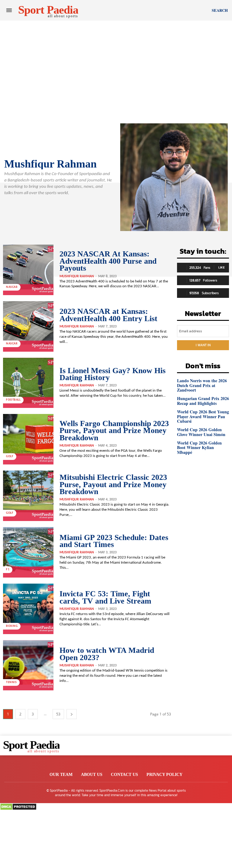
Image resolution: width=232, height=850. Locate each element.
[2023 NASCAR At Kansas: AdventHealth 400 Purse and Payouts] (28, 270)
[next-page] (71, 714)
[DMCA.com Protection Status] (18, 808)
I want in (203, 345)
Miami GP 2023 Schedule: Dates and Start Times (114, 541)
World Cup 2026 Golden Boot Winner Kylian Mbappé (199, 447)
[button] (220, 10)
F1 (7, 569)
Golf (9, 456)
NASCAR (12, 287)
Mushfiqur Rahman (77, 276)
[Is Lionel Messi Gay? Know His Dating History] (28, 383)
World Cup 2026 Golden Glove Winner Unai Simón (201, 431)
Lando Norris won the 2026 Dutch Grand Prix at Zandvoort (202, 385)
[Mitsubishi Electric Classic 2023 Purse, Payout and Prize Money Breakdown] (28, 496)
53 (58, 714)
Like (221, 267)
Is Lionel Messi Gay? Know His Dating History (113, 374)
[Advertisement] (116, 63)
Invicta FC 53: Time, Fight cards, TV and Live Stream (105, 597)
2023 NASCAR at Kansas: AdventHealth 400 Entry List (108, 315)
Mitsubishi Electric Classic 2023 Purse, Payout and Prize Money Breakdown (113, 484)
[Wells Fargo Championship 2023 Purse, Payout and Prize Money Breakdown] (28, 439)
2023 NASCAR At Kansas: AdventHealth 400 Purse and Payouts (108, 260)
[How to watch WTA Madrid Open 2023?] (28, 665)
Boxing (12, 626)
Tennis (11, 682)
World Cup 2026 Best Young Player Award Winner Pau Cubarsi (203, 416)
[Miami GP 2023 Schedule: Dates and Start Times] (28, 552)
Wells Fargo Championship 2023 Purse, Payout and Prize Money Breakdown (114, 430)
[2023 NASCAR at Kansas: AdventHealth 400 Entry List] (28, 326)
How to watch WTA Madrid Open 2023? (107, 654)
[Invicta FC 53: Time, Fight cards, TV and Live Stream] (28, 609)
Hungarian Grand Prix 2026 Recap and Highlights (203, 400)
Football (13, 400)
